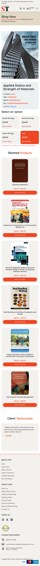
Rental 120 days (28, 118)
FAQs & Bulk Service (8, 491)
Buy (23, 133)
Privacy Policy (6, 500)
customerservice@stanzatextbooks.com (20, 544)
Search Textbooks (7, 473)
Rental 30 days (8, 133)
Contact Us (5, 509)
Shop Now (10, 19)
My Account (5, 467)
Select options (20, 192)
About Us (4, 488)
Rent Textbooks (6, 479)
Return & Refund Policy (9, 506)
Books (17, 19)
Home (3, 19)
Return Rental (6, 470)
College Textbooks (7, 476)
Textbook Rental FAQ (8, 494)
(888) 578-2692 (11, 540)
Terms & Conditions (8, 503)
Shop (3, 464)
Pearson (13, 106)
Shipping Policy (6, 497)
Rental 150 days (8, 118)
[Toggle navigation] (37, 8)
